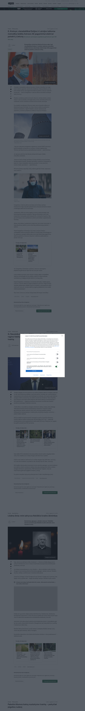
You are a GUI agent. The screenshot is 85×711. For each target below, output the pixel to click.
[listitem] (42, 351)
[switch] (56, 354)
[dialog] (42, 355)
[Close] (62, 336)
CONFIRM (34, 370)
